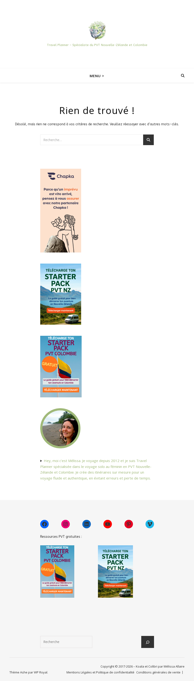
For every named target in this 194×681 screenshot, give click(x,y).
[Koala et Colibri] (97, 30)
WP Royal (40, 672)
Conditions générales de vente (158, 672)
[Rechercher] (147, 642)
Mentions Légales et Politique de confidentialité (100, 672)
